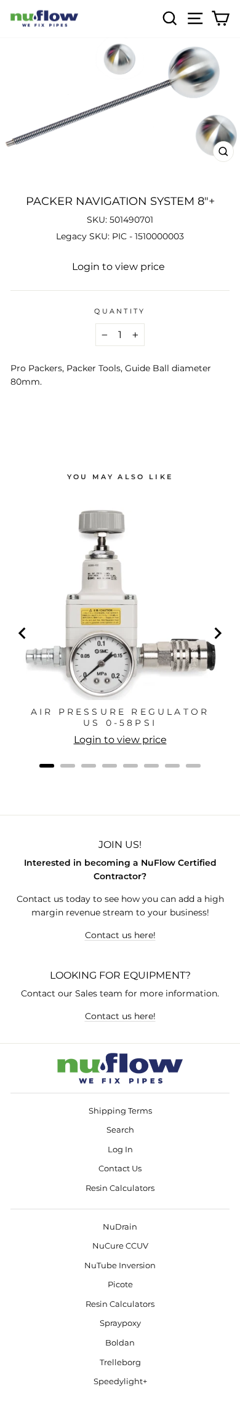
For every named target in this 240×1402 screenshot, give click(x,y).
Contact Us (120, 1168)
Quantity (120, 311)
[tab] (46, 766)
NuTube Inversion (120, 1265)
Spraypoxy (120, 1323)
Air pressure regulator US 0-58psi (120, 717)
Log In (120, 1149)
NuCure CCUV (120, 1245)
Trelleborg (120, 1362)
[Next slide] (217, 633)
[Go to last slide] (22, 633)
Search (120, 1129)
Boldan (120, 1342)
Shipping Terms (120, 1110)
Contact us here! (120, 935)
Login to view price (118, 266)
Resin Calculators (120, 1188)
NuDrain (120, 1226)
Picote (120, 1284)
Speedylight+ (120, 1381)
